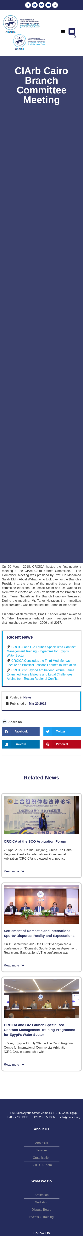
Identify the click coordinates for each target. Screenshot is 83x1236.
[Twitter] (41, 5)
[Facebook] (35, 5)
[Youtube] (48, 5)
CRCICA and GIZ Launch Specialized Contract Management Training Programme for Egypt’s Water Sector (41, 651)
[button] (63, 31)
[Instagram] (55, 5)
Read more (12, 871)
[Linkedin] (28, 5)
